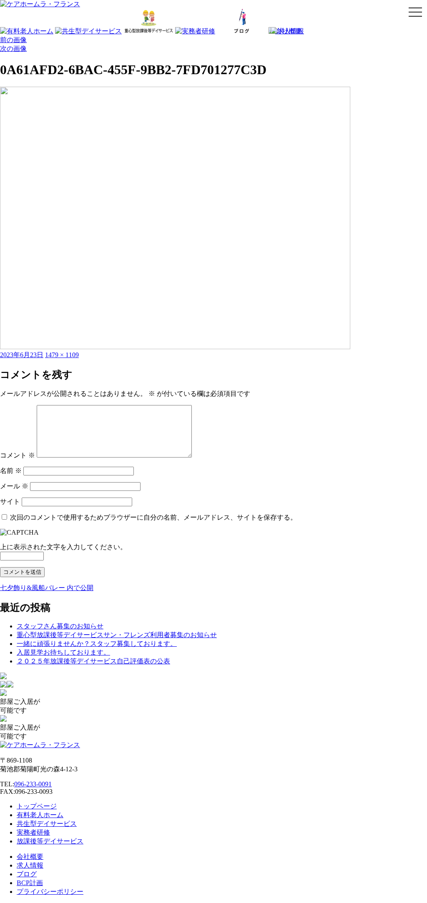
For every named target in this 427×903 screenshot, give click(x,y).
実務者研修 (33, 832)
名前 (11, 470)
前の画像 (13, 39)
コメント (17, 455)
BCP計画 (30, 882)
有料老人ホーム (40, 814)
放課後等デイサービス (50, 841)
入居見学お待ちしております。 (63, 652)
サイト (10, 501)
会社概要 (30, 856)
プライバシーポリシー (50, 891)
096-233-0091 (33, 784)
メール (14, 486)
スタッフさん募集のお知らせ (60, 626)
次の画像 (13, 48)
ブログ (27, 874)
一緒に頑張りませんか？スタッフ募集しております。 (97, 643)
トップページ (37, 806)
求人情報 (30, 865)
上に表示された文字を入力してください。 (63, 546)
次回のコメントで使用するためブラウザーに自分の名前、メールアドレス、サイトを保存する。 (153, 517)
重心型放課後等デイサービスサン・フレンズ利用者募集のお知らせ (117, 634)
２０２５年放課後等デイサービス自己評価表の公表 (93, 661)
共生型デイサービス (47, 823)
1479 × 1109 (62, 354)
